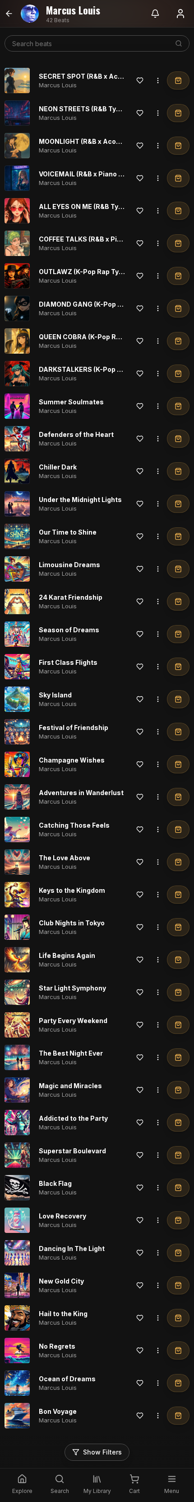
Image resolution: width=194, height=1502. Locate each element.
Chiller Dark (58, 467)
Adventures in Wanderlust (81, 792)
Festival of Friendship (73, 727)
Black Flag (55, 1183)
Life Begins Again (67, 955)
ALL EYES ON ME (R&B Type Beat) (92, 206)
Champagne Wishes (72, 760)
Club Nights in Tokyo (72, 923)
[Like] (140, 80)
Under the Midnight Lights (80, 499)
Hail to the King (63, 1313)
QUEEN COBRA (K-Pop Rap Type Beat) (99, 337)
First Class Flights (68, 662)
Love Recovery (62, 1216)
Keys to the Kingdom (72, 890)
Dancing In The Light (72, 1248)
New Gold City (61, 1281)
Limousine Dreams (69, 565)
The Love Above (64, 858)
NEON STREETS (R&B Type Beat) (91, 109)
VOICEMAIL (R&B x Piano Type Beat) (96, 174)
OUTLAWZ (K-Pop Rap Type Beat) (92, 271)
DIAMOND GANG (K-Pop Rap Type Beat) (102, 304)
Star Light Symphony (72, 988)
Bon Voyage (58, 1411)
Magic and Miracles (70, 1086)
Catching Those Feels (74, 825)
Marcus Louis (58, 85)
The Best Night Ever (71, 1053)
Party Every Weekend (73, 1020)
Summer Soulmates (71, 402)
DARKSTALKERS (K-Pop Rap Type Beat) (102, 369)
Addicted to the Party (73, 1118)
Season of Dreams (69, 630)
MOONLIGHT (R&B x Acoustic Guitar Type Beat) (114, 141)
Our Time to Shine (68, 532)
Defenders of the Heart (76, 434)
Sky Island (55, 695)
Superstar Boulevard (72, 1151)
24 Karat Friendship (70, 597)
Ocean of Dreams (67, 1379)
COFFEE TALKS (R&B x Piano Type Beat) (102, 239)
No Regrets (57, 1346)
